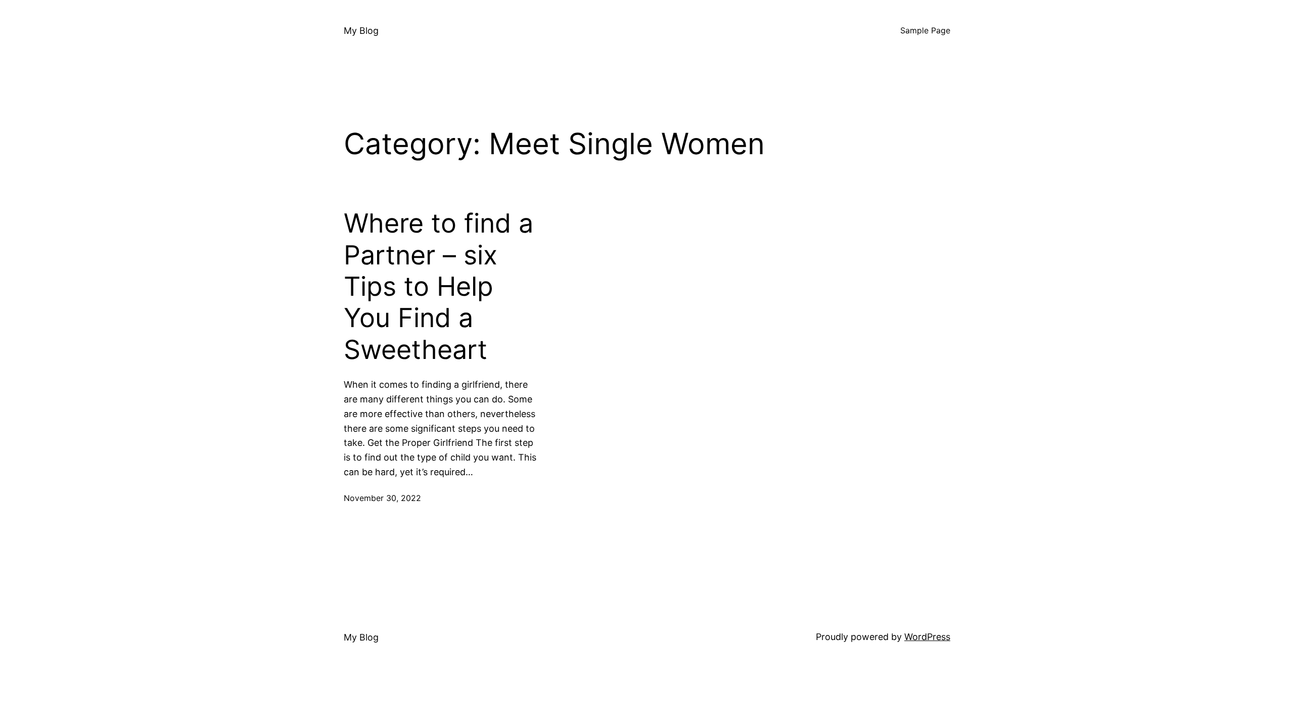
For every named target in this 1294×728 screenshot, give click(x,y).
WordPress (927, 636)
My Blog (361, 30)
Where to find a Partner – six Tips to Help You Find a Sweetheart (438, 287)
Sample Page (925, 30)
